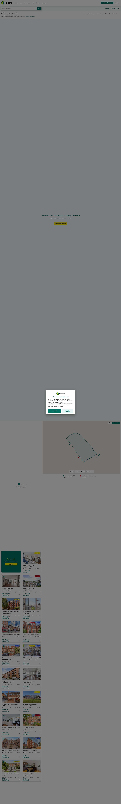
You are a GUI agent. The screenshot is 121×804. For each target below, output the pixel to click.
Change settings (67, 410)
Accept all (54, 410)
